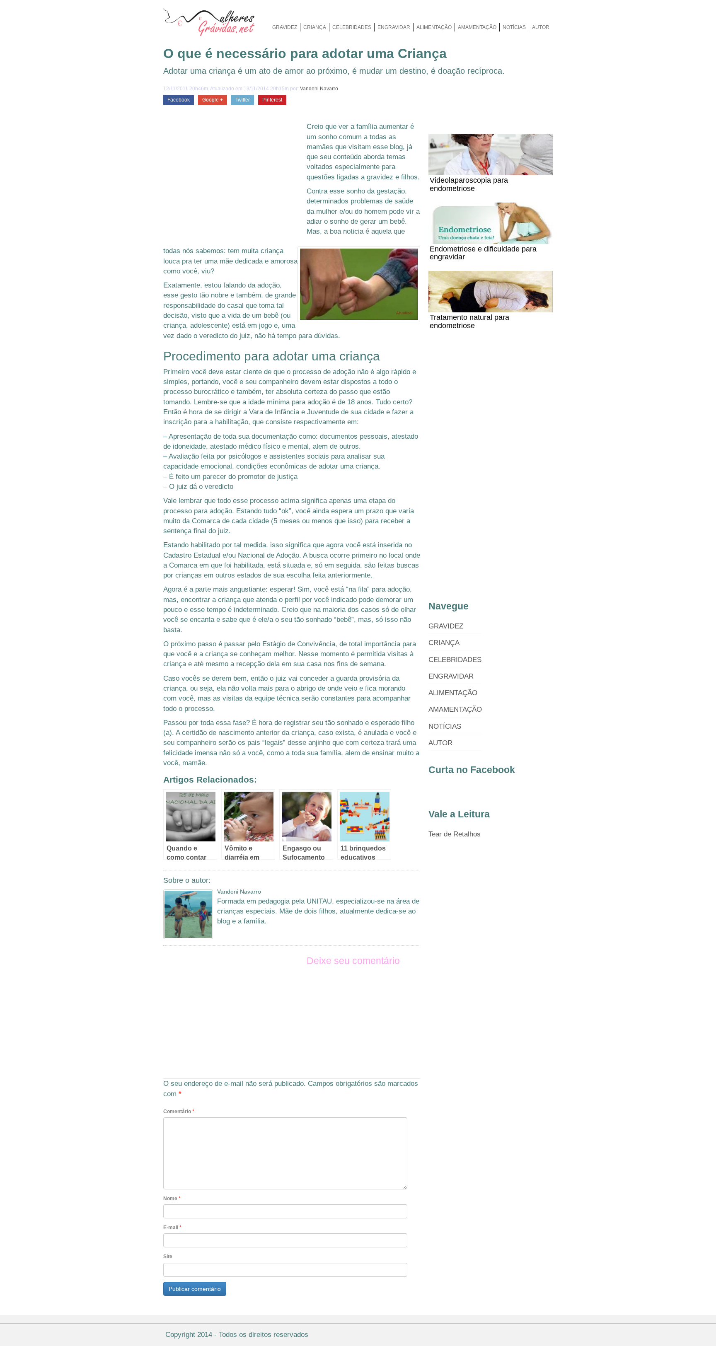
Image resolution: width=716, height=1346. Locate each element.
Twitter (242, 100)
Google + (212, 100)
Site (167, 1256)
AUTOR (540, 27)
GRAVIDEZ (284, 27)
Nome (172, 1198)
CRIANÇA (314, 27)
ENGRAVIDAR (393, 27)
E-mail (172, 1227)
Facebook (178, 100)
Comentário (178, 1111)
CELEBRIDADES (351, 27)
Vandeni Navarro (319, 89)
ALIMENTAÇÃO (434, 27)
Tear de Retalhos (454, 834)
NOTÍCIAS (514, 27)
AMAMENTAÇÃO (477, 27)
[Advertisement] (232, 184)
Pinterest (272, 100)
